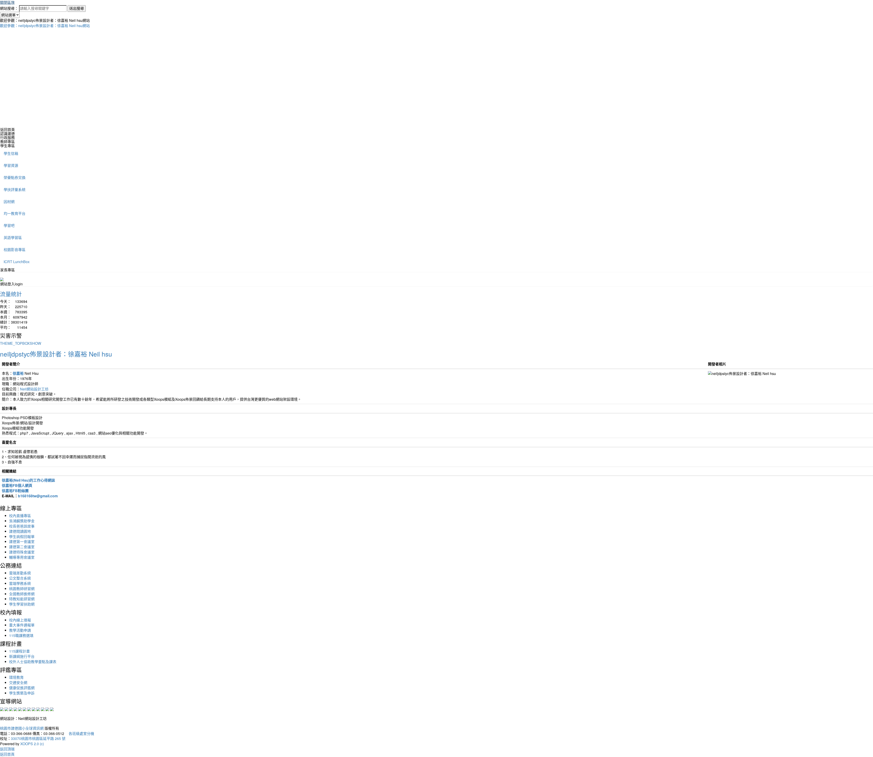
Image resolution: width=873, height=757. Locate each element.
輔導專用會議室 (22, 557)
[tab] (436, 134)
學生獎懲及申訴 (22, 693)
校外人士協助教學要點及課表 (32, 661)
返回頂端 (7, 749)
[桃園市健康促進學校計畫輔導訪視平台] (52, 708)
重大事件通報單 (22, 625)
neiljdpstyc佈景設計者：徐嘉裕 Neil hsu (56, 353)
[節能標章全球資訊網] (24, 708)
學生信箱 (11, 153)
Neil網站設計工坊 (34, 389)
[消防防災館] (20, 708)
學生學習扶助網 (22, 604)
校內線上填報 (20, 620)
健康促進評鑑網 (22, 687)
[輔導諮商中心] (43, 708)
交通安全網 (18, 682)
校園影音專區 (14, 249)
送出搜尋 (76, 8)
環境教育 (16, 677)
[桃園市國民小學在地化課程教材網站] (6, 708)
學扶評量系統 (14, 189)
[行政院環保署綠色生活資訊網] (15, 708)
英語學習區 (13, 237)
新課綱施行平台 (22, 656)
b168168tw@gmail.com (38, 495)
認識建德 (7, 133)
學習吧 (9, 225)
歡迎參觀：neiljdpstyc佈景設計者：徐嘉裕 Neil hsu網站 (45, 25)
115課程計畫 (19, 651)
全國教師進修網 (22, 593)
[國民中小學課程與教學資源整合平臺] (47, 708)
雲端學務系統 (20, 583)
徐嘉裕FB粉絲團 (15, 490)
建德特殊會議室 (22, 552)
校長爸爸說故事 (22, 526)
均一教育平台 (14, 213)
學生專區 (7, 145)
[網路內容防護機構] (11, 708)
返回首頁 (7, 129)
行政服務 (7, 137)
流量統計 (11, 294)
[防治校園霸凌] (29, 708)
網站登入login (11, 284)
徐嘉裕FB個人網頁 (17, 485)
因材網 (9, 201)
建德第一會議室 (22, 541)
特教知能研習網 (22, 598)
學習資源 (11, 165)
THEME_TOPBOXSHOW (20, 343)
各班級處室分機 (79, 733)
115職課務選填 (21, 635)
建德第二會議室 (22, 546)
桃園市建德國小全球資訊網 (22, 728)
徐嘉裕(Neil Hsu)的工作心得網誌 (28, 480)
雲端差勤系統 (20, 573)
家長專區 (7, 269)
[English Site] (2, 279)
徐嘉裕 (18, 373)
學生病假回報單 (22, 536)
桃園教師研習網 (22, 588)
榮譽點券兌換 (14, 177)
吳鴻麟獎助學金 (22, 520)
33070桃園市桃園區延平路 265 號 (38, 738)
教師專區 (7, 141)
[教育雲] (38, 708)
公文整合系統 (20, 578)
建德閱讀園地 (20, 531)
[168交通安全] (2, 708)
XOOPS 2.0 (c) (32, 743)
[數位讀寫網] (33, 708)
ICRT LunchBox (17, 261)
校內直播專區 (20, 515)
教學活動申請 (20, 630)
